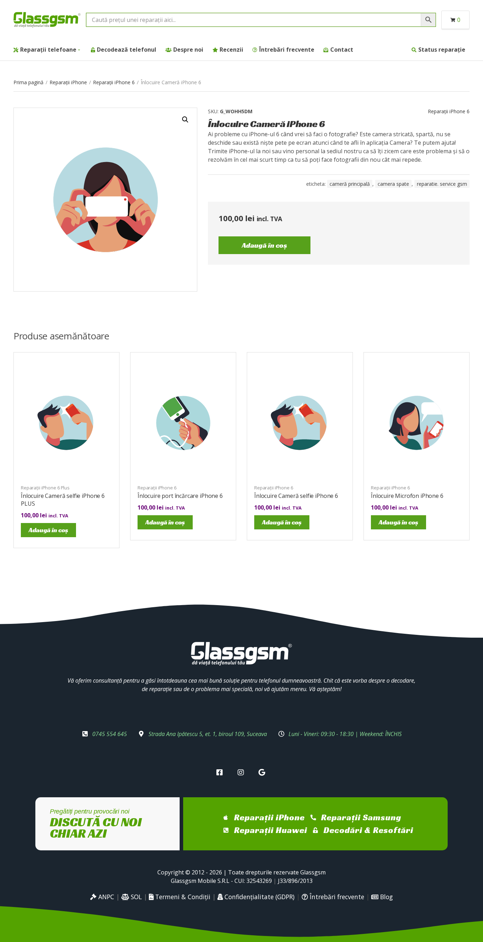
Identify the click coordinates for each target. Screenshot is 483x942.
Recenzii (231, 49)
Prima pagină (28, 82)
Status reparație (441, 49)
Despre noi (188, 49)
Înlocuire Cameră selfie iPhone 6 (296, 496)
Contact (341, 49)
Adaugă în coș (264, 245)
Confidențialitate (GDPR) (259, 896)
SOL (135, 896)
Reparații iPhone (68, 82)
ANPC (105, 896)
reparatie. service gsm (442, 183)
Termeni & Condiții (181, 896)
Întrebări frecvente (286, 49)
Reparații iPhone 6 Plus (45, 487)
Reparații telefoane (48, 49)
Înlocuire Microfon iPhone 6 (407, 496)
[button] (185, 119)
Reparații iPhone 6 (114, 82)
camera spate (393, 183)
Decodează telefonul (126, 49)
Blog (385, 896)
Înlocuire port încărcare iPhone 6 (180, 496)
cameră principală (350, 183)
